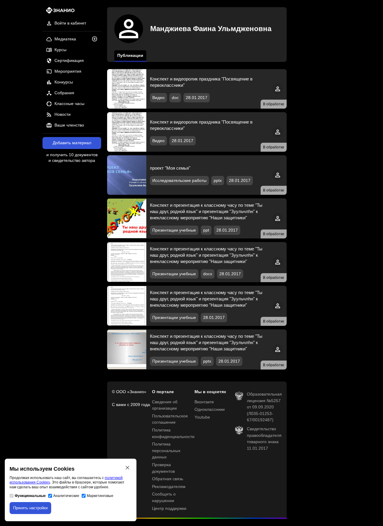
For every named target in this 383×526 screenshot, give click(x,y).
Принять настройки (30, 508)
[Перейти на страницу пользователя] (277, 93)
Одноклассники (209, 409)
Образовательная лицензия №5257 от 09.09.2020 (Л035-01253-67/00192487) (264, 407)
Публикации (130, 55)
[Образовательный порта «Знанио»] (58, 12)
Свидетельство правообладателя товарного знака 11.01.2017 (264, 439)
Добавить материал (72, 143)
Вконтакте (204, 402)
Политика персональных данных (166, 450)
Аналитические (66, 496)
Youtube (202, 417)
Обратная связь (167, 479)
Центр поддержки (169, 508)
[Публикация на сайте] (96, 39)
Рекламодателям (169, 486)
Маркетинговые (100, 496)
